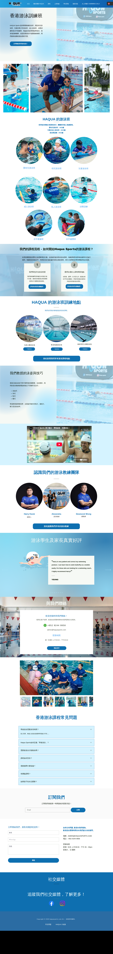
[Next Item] (105, 88)
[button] (39, 3)
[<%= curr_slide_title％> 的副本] (54, 592)
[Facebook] (51, 903)
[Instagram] (62, 903)
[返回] (5, 570)
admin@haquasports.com (56, 630)
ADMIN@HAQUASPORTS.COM (80, 836)
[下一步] (108, 570)
